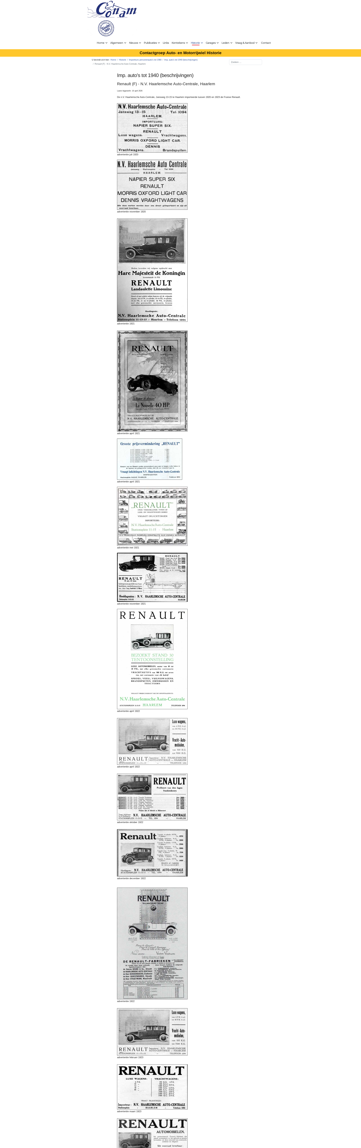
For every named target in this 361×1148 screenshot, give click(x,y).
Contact (266, 42)
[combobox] (245, 62)
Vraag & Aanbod (244, 42)
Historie (195, 42)
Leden (225, 42)
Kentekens (178, 42)
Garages (211, 42)
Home (100, 42)
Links (166, 42)
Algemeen (116, 42)
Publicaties (150, 42)
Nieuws (133, 42)
